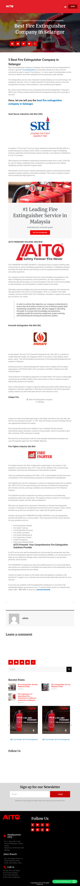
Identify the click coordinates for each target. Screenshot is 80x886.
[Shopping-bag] (47, 829)
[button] (65, 6)
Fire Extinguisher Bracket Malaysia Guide (28, 686)
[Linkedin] (37, 829)
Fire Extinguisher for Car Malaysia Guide (60, 686)
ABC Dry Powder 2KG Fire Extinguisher (24, 739)
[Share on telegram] (29, 43)
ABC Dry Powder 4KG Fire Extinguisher (56, 739)
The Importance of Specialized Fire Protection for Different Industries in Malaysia (27, 697)
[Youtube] (32, 829)
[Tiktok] (42, 829)
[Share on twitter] (23, 43)
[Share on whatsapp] (34, 43)
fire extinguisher (58, 20)
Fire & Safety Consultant (28, 20)
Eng (17, 20)
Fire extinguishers (28, 70)
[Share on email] (18, 43)
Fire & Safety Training (44, 20)
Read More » (21, 689)
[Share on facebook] (12, 43)
